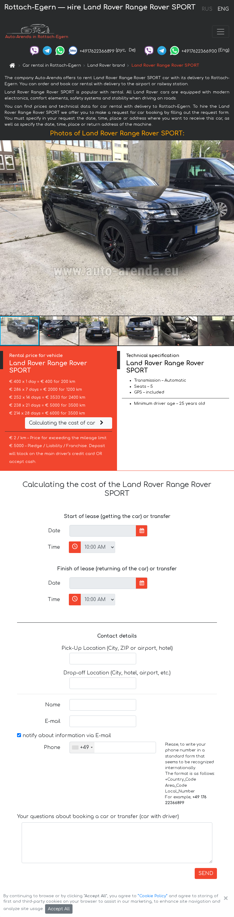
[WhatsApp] (60, 50)
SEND (205, 873)
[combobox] (82, 747)
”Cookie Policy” (153, 896)
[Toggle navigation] (220, 32)
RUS (207, 9)
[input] (102, 531)
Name (52, 705)
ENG (223, 9)
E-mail (52, 721)
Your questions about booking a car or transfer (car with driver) (98, 816)
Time (54, 547)
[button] (59, 331)
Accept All (59, 909)
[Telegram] (47, 50)
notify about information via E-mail (66, 735)
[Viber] (34, 50)
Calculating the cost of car (63, 423)
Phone (52, 747)
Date (54, 531)
